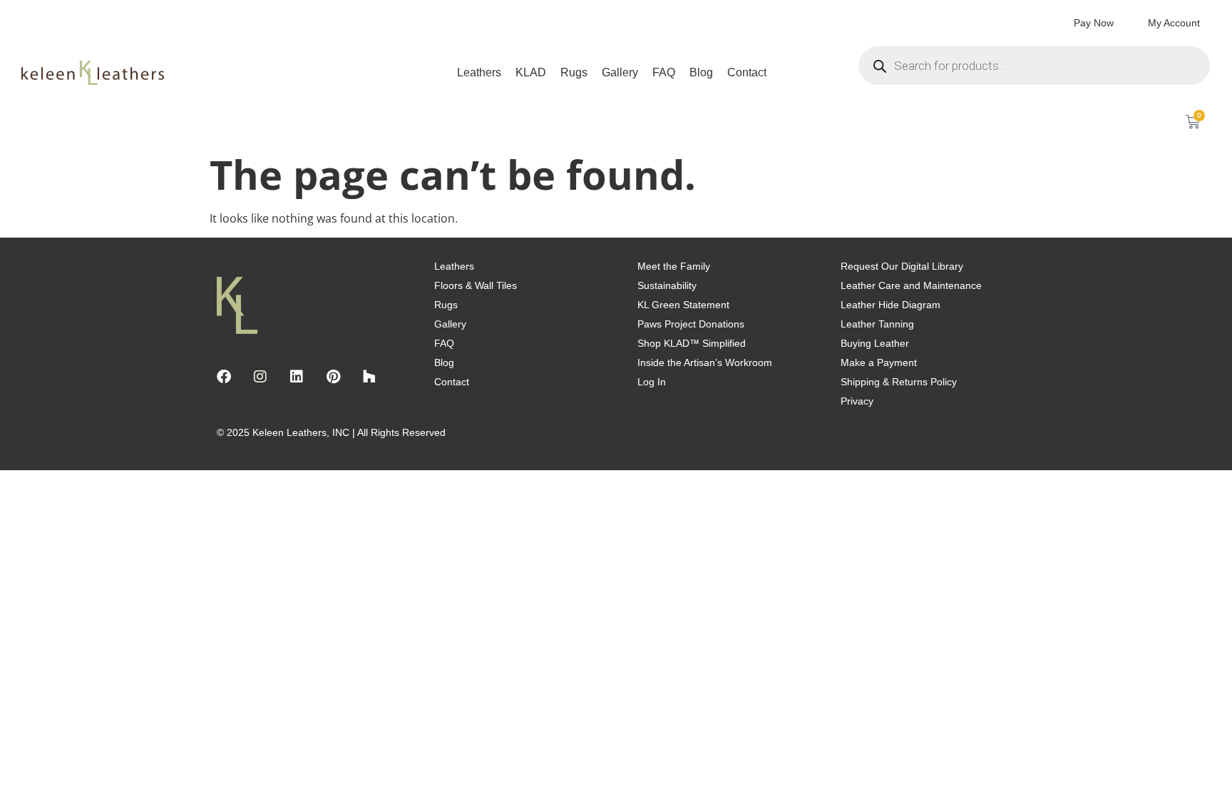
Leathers (479, 72)
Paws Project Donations (690, 324)
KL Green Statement (683, 304)
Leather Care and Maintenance (911, 285)
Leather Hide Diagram (890, 304)
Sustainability (667, 285)
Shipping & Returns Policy (899, 381)
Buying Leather (875, 343)
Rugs (573, 72)
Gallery (620, 72)
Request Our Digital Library (902, 266)
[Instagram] (260, 376)
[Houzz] (369, 376)
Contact (746, 72)
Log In (651, 381)
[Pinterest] (333, 376)
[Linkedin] (296, 376)
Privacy (857, 401)
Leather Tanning (877, 324)
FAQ (663, 72)
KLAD (530, 72)
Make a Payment (879, 362)
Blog (701, 72)
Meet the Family (673, 266)
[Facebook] (224, 376)
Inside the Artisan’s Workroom (704, 362)
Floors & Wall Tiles (475, 285)
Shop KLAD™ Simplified (691, 343)
